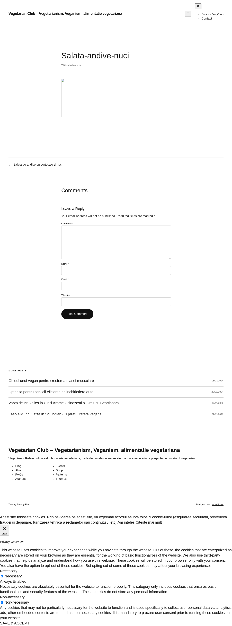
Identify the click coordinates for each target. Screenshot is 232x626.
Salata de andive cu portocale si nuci (37, 164)
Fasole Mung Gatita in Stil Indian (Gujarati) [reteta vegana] (55, 414)
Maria (75, 65)
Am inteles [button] (126, 522)
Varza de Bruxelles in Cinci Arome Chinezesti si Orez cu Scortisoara (63, 403)
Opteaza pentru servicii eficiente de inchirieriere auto (50, 392)
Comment (67, 223)
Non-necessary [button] (12, 597)
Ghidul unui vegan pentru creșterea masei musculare (51, 381)
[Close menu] (198, 6)
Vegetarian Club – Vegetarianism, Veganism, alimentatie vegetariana (65, 13)
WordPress (218, 504)
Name (65, 263)
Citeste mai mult (149, 522)
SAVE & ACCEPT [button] (14, 623)
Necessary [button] (8, 571)
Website (65, 295)
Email (65, 279)
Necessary (13, 576)
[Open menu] (188, 13)
